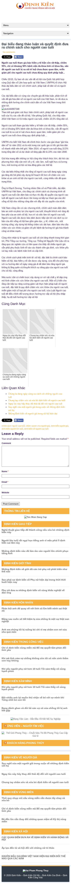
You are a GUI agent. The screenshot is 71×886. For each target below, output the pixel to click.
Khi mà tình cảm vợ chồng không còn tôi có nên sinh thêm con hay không (35, 659)
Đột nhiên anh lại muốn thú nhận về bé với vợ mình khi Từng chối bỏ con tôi (33, 698)
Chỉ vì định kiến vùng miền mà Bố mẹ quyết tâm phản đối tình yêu (34, 648)
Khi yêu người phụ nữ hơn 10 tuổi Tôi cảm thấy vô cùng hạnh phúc (34, 670)
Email (5, 482)
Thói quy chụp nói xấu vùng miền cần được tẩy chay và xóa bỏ (33, 799)
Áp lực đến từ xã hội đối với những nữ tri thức (28, 848)
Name (5, 471)
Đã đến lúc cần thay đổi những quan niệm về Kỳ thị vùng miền (34, 820)
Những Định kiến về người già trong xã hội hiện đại (32, 413)
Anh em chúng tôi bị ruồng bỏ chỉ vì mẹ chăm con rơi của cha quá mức (34, 630)
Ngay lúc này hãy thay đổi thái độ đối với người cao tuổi (35, 403)
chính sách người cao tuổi (13, 426)
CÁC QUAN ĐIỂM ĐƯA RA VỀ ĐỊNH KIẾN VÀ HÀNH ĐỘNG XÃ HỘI (35, 838)
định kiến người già (59, 426)
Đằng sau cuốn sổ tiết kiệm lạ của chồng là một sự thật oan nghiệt (35, 620)
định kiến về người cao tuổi (36, 429)
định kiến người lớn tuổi (12, 429)
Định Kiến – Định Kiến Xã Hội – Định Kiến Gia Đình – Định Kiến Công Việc (39, 876)
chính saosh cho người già (38, 426)
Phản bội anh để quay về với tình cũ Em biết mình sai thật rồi (34, 609)
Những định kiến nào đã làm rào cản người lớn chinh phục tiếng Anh (35, 552)
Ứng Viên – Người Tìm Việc (25, 726)
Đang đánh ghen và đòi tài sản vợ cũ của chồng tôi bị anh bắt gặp (35, 709)
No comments (9, 52)
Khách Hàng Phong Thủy (25, 743)
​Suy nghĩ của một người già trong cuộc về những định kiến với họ (35, 764)
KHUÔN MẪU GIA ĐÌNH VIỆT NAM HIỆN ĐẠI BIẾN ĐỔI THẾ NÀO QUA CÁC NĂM (34, 857)
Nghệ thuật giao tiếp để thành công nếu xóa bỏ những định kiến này (35, 531)
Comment (6, 443)
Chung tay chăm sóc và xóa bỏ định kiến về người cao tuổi (36, 400)
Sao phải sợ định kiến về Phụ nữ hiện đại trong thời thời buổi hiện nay (34, 580)
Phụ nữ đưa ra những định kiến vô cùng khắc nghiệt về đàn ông (33, 591)
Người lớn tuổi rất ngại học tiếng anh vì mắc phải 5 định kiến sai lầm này (33, 541)
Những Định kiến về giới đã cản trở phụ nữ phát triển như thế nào (34, 570)
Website (5, 492)
